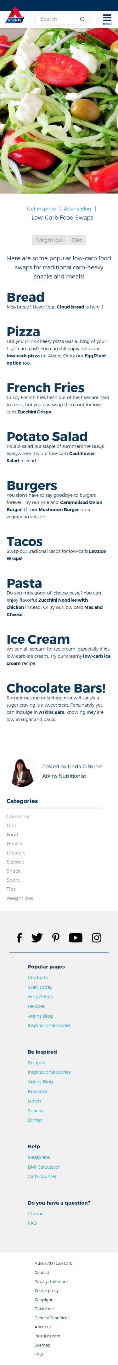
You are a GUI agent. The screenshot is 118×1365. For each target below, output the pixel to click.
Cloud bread (70, 306)
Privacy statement (51, 1281)
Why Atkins (40, 996)
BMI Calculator (44, 1167)
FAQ (32, 1223)
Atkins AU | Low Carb (53, 1263)
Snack (14, 871)
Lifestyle (16, 852)
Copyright (44, 1299)
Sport (13, 880)
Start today (40, 987)
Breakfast (38, 1091)
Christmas (19, 816)
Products (38, 977)
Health (14, 843)
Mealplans (39, 1157)
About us (43, 1327)
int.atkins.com (47, 1336)
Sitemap (42, 1345)
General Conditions (52, 1318)
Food (12, 834)
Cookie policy (47, 1290)
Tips (11, 889)
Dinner (35, 1120)
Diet (77, 240)
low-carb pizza (23, 355)
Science (16, 861)
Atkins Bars (51, 712)
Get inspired (42, 208)
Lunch (34, 1100)
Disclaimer (44, 1308)
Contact (36, 1213)
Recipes (36, 1006)
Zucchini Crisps (34, 411)
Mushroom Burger (59, 509)
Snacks (35, 1110)
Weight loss (49, 240)
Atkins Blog (77, 208)
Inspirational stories (49, 1025)
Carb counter (42, 1176)
